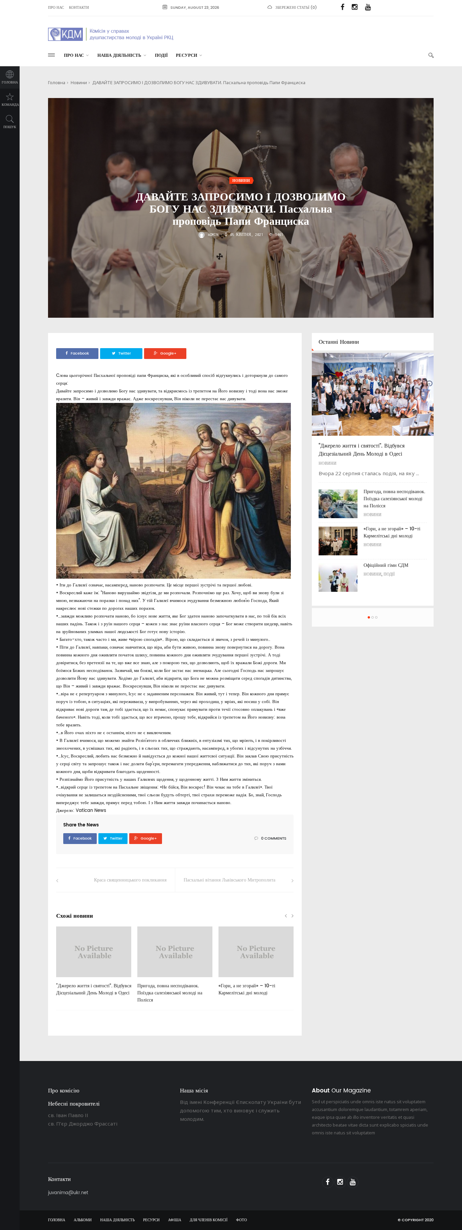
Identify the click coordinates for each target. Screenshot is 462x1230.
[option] (93, 964)
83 (150, 980)
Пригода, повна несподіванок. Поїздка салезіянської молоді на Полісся (169, 993)
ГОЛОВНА (56, 1220)
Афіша (174, 1220)
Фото (241, 1220)
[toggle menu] (51, 55)
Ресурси (186, 55)
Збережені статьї (292, 8)
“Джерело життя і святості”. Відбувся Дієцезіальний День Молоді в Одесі (93, 989)
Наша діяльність (119, 55)
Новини (79, 82)
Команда (10, 104)
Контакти (79, 8)
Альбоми (83, 1220)
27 (69, 980)
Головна (10, 82)
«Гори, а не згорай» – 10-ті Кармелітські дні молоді (246, 989)
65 (232, 980)
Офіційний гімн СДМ (386, 565)
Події (161, 55)
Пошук (9, 127)
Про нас (56, 8)
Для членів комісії (209, 1220)
